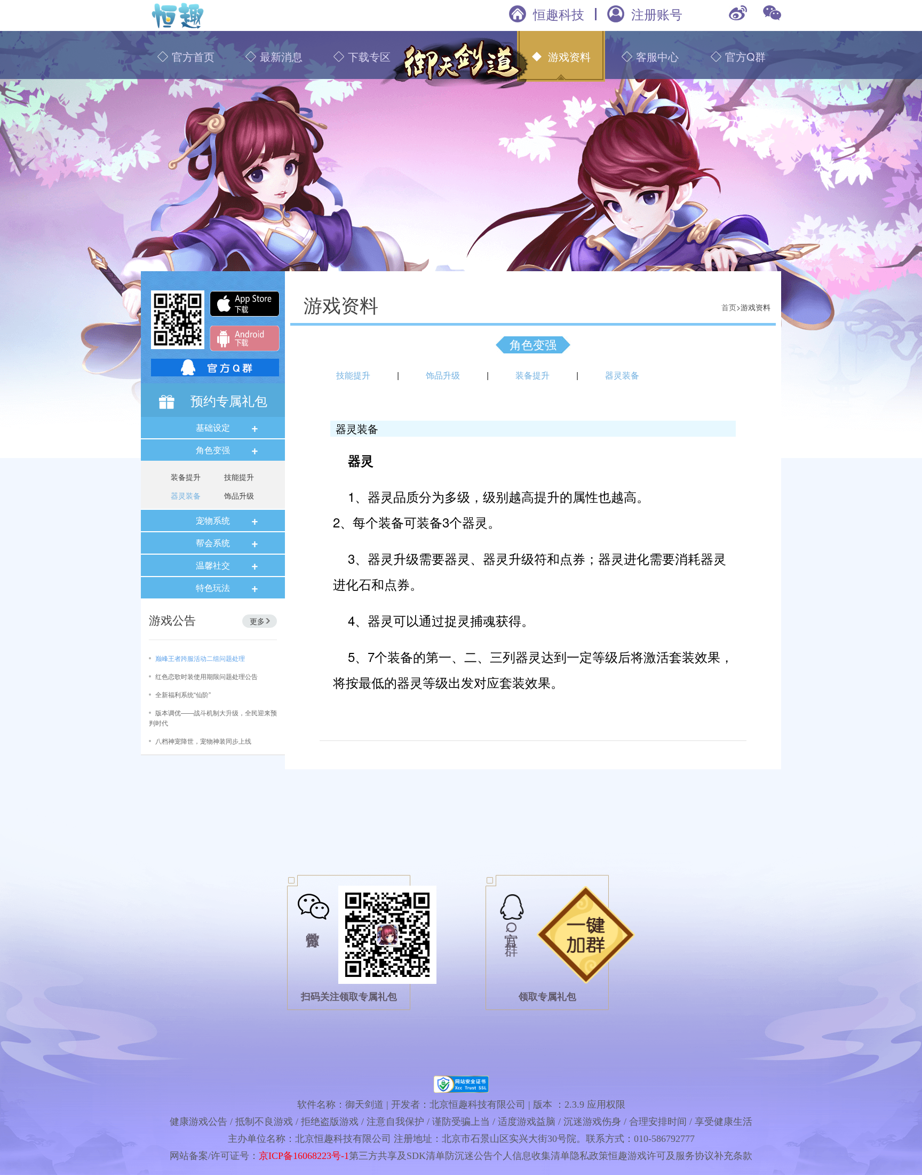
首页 (728, 307)
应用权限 (606, 1104)
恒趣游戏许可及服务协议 (661, 1155)
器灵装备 (186, 495)
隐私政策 (589, 1155)
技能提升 (239, 476)
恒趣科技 (558, 13)
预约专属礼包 (228, 400)
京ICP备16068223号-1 (304, 1155)
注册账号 (656, 13)
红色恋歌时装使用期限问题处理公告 (206, 676)
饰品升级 (239, 495)
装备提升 (186, 476)
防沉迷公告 (469, 1155)
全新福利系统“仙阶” (183, 694)
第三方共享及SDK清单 (397, 1155)
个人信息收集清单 (531, 1155)
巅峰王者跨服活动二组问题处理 (200, 658)
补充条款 (733, 1155)
